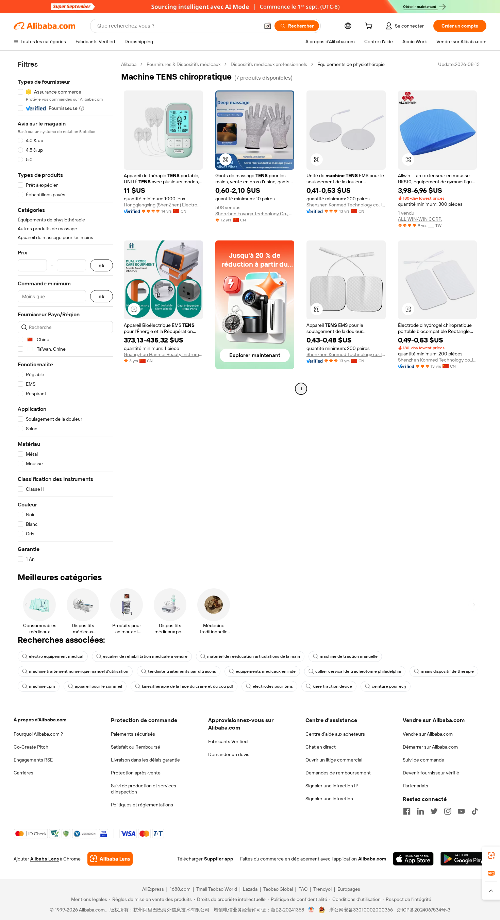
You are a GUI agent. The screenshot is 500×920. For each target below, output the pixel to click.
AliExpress (153, 889)
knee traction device (332, 686)
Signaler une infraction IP (332, 785)
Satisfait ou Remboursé (135, 747)
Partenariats (415, 785)
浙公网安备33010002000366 (361, 910)
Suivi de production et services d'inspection (143, 788)
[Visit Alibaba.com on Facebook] (407, 811)
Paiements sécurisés (133, 734)
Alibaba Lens (44, 859)
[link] (491, 855)
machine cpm (42, 686)
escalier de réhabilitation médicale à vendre (145, 656)
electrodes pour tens (273, 686)
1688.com (180, 889)
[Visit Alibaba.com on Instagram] (448, 811)
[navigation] (65, 312)
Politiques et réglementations (142, 804)
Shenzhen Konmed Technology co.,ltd (346, 204)
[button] (268, 26)
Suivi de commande (423, 760)
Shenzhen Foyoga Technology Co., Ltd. (255, 213)
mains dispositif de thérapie (447, 671)
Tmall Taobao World (216, 889)
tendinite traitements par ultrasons (182, 671)
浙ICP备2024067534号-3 (423, 910)
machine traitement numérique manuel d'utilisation (78, 671)
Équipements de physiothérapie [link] (351, 64)
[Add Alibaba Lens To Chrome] (110, 859)
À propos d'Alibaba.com (40, 719)
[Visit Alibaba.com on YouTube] (461, 811)
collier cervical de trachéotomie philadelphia (358, 671)
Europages (348, 889)
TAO (303, 889)
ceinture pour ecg (389, 686)
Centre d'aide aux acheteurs (335, 734)
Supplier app (218, 859)
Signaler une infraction (329, 798)
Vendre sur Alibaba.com (428, 734)
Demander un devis (228, 754)
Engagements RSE (33, 760)
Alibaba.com (372, 859)
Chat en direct (320, 747)
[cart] (370, 27)
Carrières (23, 772)
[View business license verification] (311, 909)
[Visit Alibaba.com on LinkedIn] (420, 811)
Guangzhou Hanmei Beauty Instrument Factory (163, 354)
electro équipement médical (56, 656)
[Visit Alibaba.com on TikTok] (475, 811)
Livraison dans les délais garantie (145, 760)
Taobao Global (278, 889)
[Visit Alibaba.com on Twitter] (434, 811)
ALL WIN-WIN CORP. (420, 219)
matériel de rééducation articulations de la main (253, 656)
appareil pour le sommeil (98, 686)
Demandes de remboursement (338, 772)
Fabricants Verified (228, 741)
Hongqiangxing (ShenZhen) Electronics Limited (163, 204)
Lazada (250, 889)
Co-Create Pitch (31, 747)
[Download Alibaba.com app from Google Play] (463, 859)
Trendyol (322, 889)
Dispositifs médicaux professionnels (269, 64)
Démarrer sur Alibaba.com (430, 747)
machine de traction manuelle (349, 656)
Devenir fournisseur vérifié (431, 772)
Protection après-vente (136, 772)
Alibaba (128, 64)
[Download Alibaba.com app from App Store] (413, 859)
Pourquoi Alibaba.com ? (38, 734)
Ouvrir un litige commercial (333, 760)
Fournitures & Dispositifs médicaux (183, 64)
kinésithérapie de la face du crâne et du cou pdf (187, 686)
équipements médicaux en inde (266, 671)
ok (101, 265)
